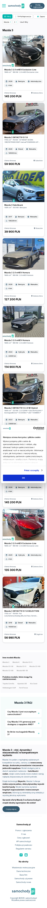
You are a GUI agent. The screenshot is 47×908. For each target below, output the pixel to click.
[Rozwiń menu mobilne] (4, 6)
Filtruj (7, 16)
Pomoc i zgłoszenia (23, 830)
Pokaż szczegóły (31, 470)
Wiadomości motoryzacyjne (23, 867)
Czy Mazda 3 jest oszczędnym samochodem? (21, 713)
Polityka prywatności (23, 845)
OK (23, 478)
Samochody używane (23, 878)
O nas (23, 834)
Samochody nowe (23, 882)
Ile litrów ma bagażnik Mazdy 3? (21, 733)
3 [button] (14, 22)
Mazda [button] (6, 22)
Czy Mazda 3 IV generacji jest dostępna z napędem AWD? (21, 723)
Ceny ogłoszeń (23, 838)
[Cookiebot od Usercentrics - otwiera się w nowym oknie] (33, 428)
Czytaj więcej (11, 809)
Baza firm (23, 875)
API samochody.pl (23, 841)
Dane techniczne (24, 871)
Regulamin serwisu (23, 849)
